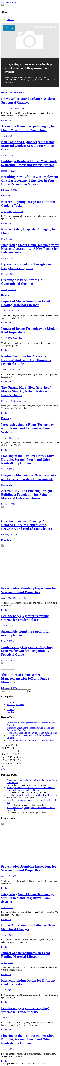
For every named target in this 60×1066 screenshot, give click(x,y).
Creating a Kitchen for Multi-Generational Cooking (22, 281)
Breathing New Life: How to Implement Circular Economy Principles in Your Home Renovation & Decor (29, 180)
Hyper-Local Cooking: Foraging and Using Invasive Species (27, 266)
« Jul (3, 769)
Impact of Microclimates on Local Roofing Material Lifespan (25, 303)
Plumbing (6, 539)
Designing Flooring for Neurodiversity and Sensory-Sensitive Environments (28, 477)
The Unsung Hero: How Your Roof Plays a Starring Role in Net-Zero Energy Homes (26, 391)
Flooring (6, 418)
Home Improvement (12, 92)
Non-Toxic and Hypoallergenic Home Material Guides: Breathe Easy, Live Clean (27, 145)
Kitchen (5, 195)
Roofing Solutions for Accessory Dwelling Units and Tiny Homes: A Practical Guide (26, 360)
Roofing (5, 294)
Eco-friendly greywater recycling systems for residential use (25, 617)
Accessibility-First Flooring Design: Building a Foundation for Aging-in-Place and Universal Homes (27, 494)
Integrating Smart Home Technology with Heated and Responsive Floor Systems (28, 68)
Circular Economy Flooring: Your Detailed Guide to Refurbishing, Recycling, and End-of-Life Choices (26, 524)
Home (9, 17)
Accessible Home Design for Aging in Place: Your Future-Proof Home (27, 128)
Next (12, 28)
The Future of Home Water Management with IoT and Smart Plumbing (25, 678)
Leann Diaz (19, 108)
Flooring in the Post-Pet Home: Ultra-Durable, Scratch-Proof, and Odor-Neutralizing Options (28, 459)
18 (5, 760)
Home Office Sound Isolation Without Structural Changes (28, 100)
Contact (10, 19)
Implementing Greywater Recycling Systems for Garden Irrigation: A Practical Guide (27, 650)
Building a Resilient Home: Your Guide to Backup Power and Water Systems (29, 163)
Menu (4, 12)
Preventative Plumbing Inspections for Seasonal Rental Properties (28, 590)
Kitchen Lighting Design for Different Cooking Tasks (30, 740)
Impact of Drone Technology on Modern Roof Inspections (32, 795)
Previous (6, 28)
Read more (6, 120)
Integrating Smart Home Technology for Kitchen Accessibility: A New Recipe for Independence (30, 248)
